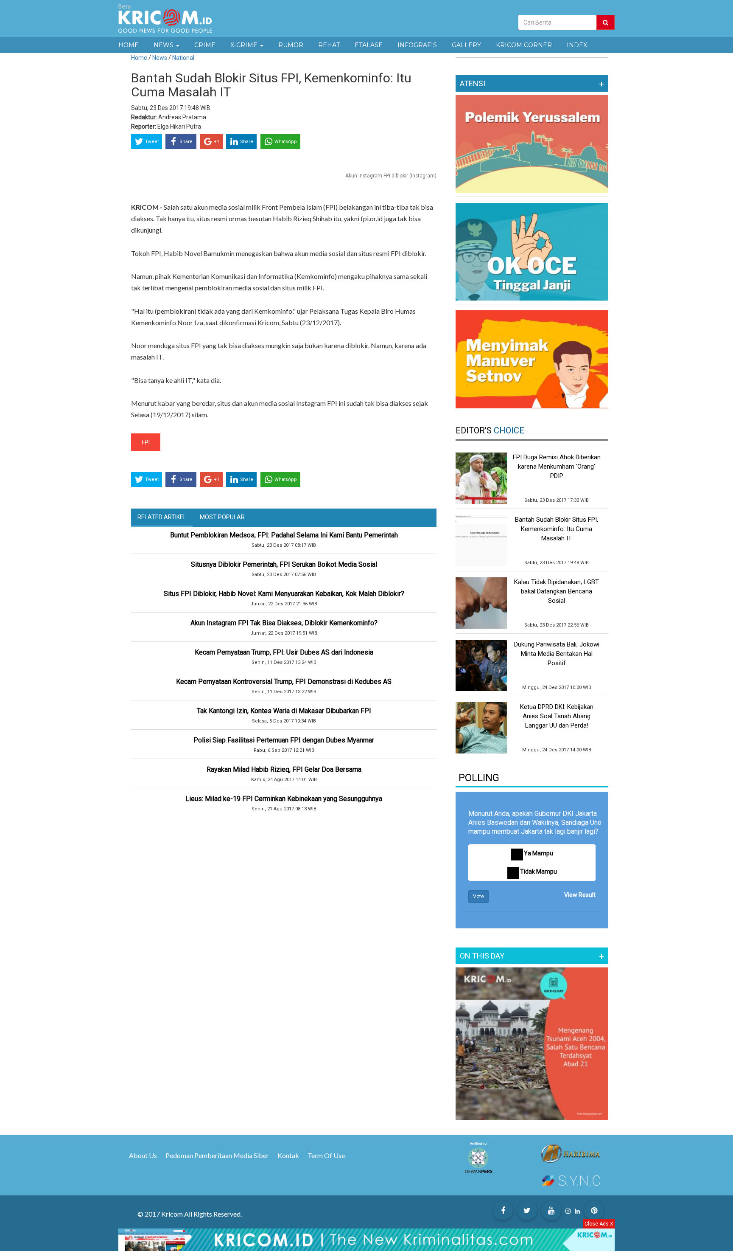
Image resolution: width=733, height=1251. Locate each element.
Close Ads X (599, 1224)
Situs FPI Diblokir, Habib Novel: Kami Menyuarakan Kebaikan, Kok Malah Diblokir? (284, 594)
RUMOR (290, 45)
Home (139, 57)
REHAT (329, 45)
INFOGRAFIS (417, 45)
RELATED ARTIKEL (161, 517)
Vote (478, 897)
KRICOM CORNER (524, 45)
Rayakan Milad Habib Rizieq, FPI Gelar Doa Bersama (284, 769)
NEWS (164, 45)
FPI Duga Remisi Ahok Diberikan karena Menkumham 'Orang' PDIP (557, 466)
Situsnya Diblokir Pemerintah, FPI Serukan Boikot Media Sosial (284, 564)
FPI (146, 442)
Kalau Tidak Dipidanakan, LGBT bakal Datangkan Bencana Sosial (556, 591)
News (160, 57)
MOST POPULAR (222, 517)
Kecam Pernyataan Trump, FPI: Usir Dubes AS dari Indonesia (284, 652)
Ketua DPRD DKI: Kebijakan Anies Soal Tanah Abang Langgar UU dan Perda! (556, 716)
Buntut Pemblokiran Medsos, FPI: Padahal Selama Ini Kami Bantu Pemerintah (284, 535)
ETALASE (369, 45)
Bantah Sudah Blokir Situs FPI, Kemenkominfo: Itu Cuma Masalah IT (556, 529)
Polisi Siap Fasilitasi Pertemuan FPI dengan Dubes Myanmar (283, 740)
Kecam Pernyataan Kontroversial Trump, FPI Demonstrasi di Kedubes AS (284, 682)
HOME (128, 45)
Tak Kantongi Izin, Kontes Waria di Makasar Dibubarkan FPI (284, 711)
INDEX (577, 45)
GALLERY (466, 45)
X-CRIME (244, 45)
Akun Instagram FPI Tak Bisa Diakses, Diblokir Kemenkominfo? (284, 623)
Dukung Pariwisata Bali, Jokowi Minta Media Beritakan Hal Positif (556, 654)
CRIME (204, 45)
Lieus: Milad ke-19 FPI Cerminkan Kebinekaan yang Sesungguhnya (283, 799)
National (183, 57)
